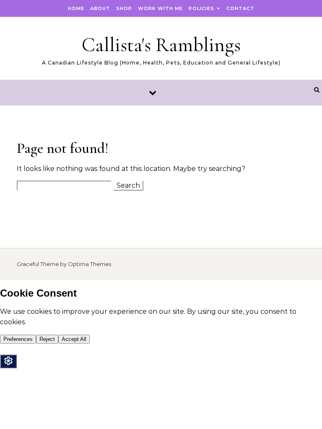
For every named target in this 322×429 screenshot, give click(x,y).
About (100, 8)
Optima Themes (89, 264)
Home (76, 8)
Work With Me (160, 8)
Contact (240, 8)
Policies (201, 8)
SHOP (124, 8)
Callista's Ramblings (161, 45)
